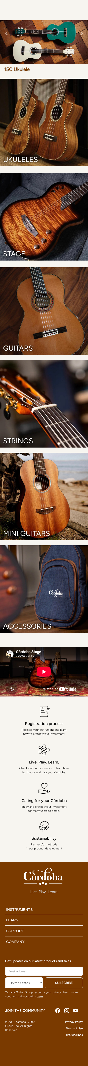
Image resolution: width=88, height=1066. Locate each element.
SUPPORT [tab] (15, 931)
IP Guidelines (74, 1035)
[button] (6, 42)
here (40, 996)
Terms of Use (74, 1028)
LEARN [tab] (12, 920)
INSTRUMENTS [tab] (19, 910)
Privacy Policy (74, 1022)
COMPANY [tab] (15, 942)
